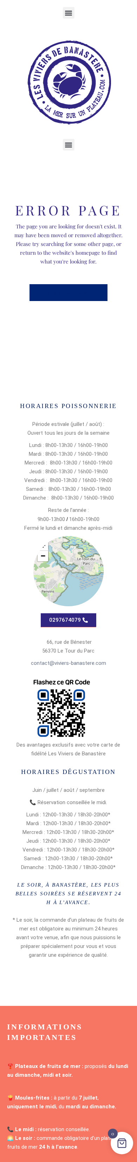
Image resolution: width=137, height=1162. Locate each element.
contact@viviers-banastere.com (68, 663)
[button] (68, 13)
